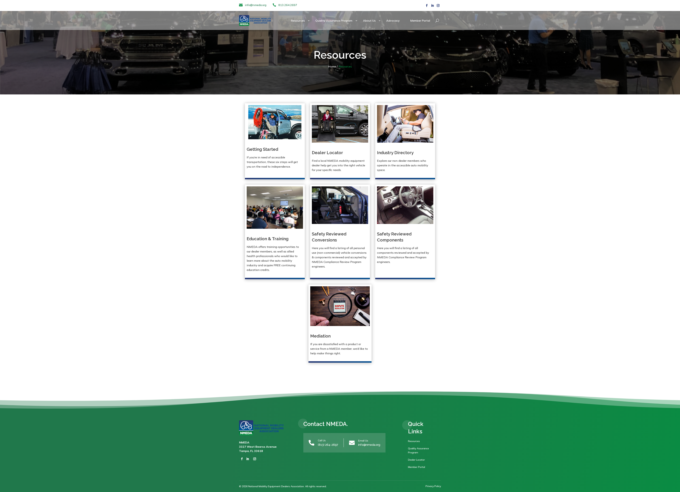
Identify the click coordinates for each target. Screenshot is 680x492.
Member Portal (420, 20)
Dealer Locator (327, 152)
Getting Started (262, 149)
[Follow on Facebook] (427, 5)
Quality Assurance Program (333, 20)
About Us (369, 20)
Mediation (320, 336)
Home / (333, 66)
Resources (298, 20)
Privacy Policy (433, 486)
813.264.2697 (287, 5)
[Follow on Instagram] (438, 5)
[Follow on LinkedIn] (432, 5)
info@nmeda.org (255, 5)
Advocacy (393, 20)
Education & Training (267, 238)
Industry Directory (395, 152)
